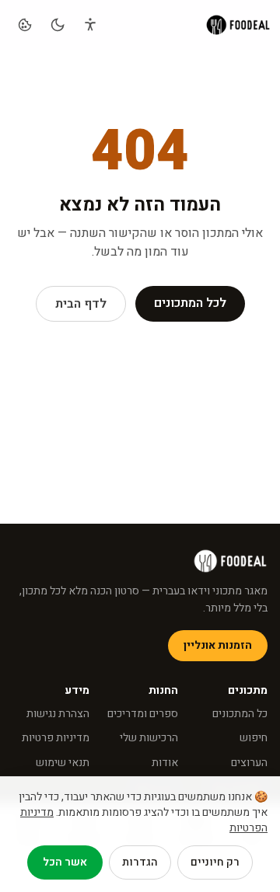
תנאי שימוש (62, 762)
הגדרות (140, 862)
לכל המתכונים (190, 303)
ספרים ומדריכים (142, 714)
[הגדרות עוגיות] (24, 25)
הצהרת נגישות (57, 714)
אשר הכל (65, 862)
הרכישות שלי (149, 738)
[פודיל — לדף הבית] (238, 25)
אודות (165, 762)
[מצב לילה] (57, 25)
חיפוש (254, 738)
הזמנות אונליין (218, 645)
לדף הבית (81, 303)
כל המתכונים (240, 714)
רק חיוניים (215, 862)
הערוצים (249, 762)
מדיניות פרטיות (55, 738)
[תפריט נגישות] (90, 25)
